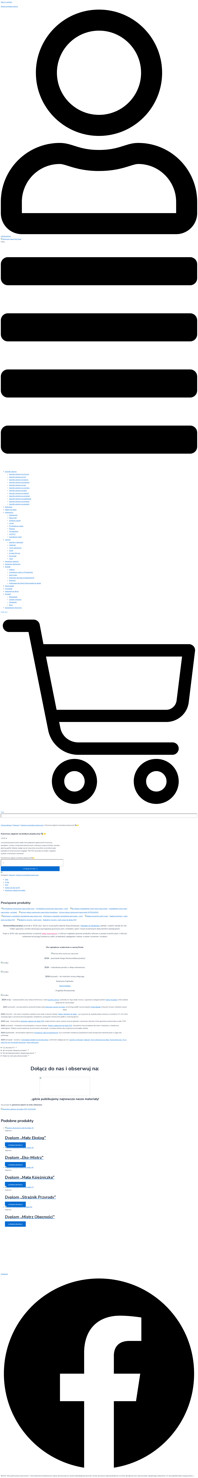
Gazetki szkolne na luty (17, 477)
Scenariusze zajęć (15, 537)
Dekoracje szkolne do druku (55, 1007)
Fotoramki (8, 589)
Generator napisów (12, 561)
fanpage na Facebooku (90, 925)
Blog (11, 605)
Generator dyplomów (12, 564)
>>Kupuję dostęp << (30, 869)
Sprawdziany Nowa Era (13, 608)
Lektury (8, 540)
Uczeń (11, 523)
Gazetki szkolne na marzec (18, 480)
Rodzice (12, 529)
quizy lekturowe (33, 1042)
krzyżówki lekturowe (18, 1042)
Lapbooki (12, 545)
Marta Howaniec (111, 1000)
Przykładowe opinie (16, 526)
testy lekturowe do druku (100, 1040)
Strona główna (6, 825)
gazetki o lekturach (76, 1040)
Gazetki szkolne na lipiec (18, 490)
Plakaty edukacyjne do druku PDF (60, 1025)
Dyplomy (12, 580)
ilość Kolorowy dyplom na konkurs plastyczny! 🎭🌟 (18, 858)
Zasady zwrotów (15, 599)
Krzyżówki (12, 556)
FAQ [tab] (6, 885)
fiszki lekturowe (116, 1040)
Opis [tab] (6, 879)
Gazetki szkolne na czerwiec (19, 488)
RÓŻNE (8, 567)
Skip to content (6, 2)
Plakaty (12, 570)
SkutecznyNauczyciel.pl (9, 6)
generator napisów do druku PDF (32, 1021)
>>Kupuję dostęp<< (15, 1145)
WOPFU (12, 534)
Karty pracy (13, 575)
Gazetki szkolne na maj (17, 485)
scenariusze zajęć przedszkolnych (46, 1033)
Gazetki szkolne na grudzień (19, 504)
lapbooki (87, 1040)
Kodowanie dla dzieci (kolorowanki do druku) (25, 583)
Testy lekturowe (15, 548)
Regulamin (13, 602)
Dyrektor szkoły (15, 520)
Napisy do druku (10, 510)
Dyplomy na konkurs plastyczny (32, 825)
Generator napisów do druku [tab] (15, 890)
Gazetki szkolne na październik (20, 499)
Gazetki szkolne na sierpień (19, 493)
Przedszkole (13, 531)
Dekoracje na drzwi (12, 591)
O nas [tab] (7, 882)
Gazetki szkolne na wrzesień (19, 496)
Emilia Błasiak (96, 1007)
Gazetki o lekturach (16, 542)
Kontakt (8, 594)
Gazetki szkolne (11, 471)
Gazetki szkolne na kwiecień (19, 482)
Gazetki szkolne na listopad (19, 501)
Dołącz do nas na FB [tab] (12, 888)
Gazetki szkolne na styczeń (19, 474)
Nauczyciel (13, 518)
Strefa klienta (6, 236)
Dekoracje (8, 507)
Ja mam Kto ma (14, 553)
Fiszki (11, 550)
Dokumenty (9, 512)
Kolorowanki (9, 586)
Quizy (11, 559)
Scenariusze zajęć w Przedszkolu (21, 572)
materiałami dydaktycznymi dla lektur (34, 1040)
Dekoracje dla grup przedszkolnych (21, 578)
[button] (99, 354)
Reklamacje (13, 597)
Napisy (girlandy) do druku (67, 1014)
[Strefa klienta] (99, 234)
